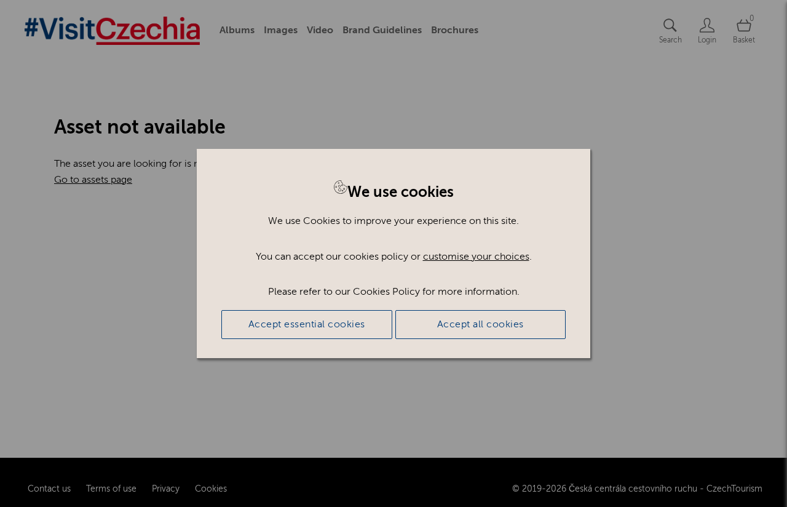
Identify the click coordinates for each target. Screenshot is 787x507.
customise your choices (476, 256)
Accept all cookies (480, 324)
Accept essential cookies (306, 324)
